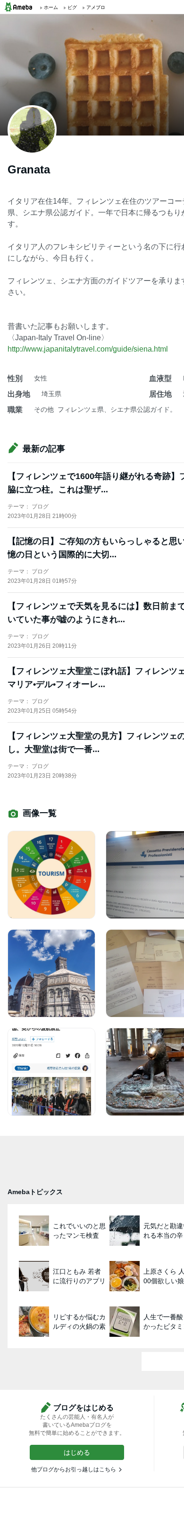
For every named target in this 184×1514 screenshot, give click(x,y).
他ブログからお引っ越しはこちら (73, 1469)
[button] (77, 1452)
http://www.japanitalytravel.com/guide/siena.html (88, 349)
